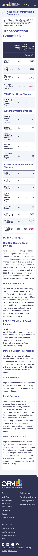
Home (5, 20)
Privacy (28, 548)
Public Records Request (28, 497)
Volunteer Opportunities (27, 504)
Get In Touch (6, 497)
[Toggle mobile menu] (35, 4)
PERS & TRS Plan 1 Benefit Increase (8, 136)
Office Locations (7, 507)
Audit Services (7, 174)
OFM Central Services (8, 188)
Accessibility (20, 548)
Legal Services (7, 181)
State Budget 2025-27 (23, 20)
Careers (4, 514)
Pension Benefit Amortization (8, 146)
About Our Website (8, 548)
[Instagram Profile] (12, 544)
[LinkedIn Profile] (3, 544)
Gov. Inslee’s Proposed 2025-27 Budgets (18, 22)
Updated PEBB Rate (8, 128)
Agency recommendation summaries (20, 13)
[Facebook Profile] (7, 544)
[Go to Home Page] (10, 4)
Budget (11, 20)
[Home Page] (12, 483)
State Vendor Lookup (8, 532)
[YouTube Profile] (17, 544)
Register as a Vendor (8, 528)
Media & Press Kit (7, 510)
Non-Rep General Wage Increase (7, 119)
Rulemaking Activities (27, 501)
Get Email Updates (8, 518)
